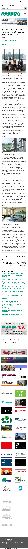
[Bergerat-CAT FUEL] (7, 428)
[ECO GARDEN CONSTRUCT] (7, 419)
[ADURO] (7, 445)
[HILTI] (14, 352)
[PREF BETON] (14, 383)
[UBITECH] (20, 480)
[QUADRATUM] (20, 445)
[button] (23, 2)
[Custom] (7, 5)
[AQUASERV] (7, 480)
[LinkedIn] (5, 44)
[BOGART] (20, 454)
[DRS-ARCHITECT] (7, 410)
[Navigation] (25, 13)
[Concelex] (14, 368)
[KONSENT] (20, 419)
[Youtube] (10, 5)
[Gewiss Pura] (7, 471)
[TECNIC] (14, 21)
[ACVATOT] (20, 488)
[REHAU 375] (14, 375)
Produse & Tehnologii (9, 40)
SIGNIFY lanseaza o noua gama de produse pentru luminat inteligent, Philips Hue (15, 264)
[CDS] (20, 462)
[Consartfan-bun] (7, 488)
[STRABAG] (20, 471)
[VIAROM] (7, 454)
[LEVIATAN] (20, 428)
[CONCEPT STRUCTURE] (20, 402)
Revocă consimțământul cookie (9, 548)
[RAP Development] (7, 462)
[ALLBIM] (14, 360)
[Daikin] (7, 402)
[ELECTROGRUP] (7, 393)
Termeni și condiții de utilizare (8, 539)
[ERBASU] (7, 436)
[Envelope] (13, 5)
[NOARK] (20, 393)
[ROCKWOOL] (20, 410)
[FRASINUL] (20, 436)
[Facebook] (2, 5)
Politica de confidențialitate (7, 540)
